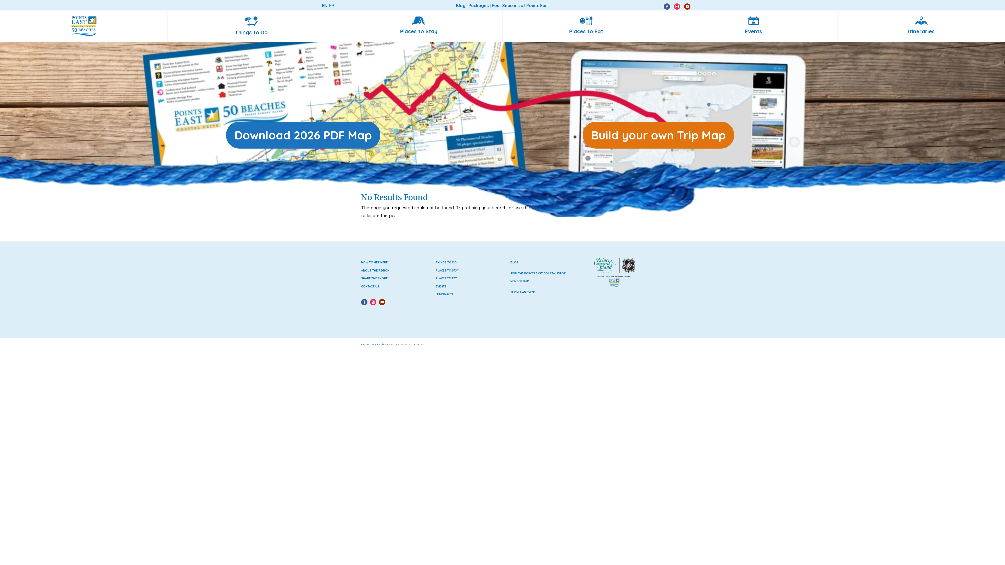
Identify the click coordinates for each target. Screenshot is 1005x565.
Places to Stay (447, 270)
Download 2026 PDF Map (303, 135)
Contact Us (370, 286)
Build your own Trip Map (658, 135)
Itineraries (444, 294)
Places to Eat (446, 278)
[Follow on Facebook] (667, 6)
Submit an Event (523, 292)
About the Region (375, 270)
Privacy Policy (370, 344)
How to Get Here (374, 262)
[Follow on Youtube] (687, 6)
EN (324, 5)
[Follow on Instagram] (677, 6)
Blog (514, 262)
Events (441, 286)
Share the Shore (374, 278)
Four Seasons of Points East (520, 5)
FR (331, 5)
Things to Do (446, 262)
